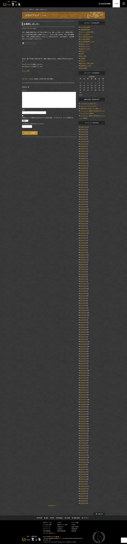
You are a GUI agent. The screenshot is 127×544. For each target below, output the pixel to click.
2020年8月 (83, 214)
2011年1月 (83, 484)
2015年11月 (83, 344)
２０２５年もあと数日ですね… (88, 103)
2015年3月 (83, 363)
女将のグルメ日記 (85, 49)
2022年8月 (83, 170)
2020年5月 (83, 218)
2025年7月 (83, 129)
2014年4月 (83, 390)
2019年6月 (83, 242)
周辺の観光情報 (61, 531)
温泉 (46, 518)
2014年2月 (83, 394)
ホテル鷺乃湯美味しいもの (87, 41)
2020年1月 (83, 228)
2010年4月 (83, 503)
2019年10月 (83, 233)
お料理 (68, 518)
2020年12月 (83, 209)
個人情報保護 (47, 531)
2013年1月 (83, 426)
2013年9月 (83, 406)
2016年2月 (83, 336)
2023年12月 (83, 141)
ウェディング (47, 526)
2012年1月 (83, 455)
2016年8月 (83, 322)
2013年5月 (83, 416)
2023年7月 (83, 148)
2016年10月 (83, 317)
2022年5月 (83, 177)
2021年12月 (83, 189)
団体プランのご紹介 (63, 524)
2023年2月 (83, 158)
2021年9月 (83, 192)
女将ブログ (31, 9)
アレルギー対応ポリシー (50, 533)
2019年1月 (83, 252)
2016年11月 (83, 315)
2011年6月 (83, 472)
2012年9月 (83, 435)
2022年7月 (83, 173)
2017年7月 (83, 296)
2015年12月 (83, 341)
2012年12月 (83, 428)
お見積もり (60, 529)
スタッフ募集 (75, 522)
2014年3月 (83, 392)
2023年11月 (83, 144)
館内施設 (60, 518)
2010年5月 (83, 500)
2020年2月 (83, 226)
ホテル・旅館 (25, 70)
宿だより (82, 51)
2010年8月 (83, 493)
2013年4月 (83, 418)
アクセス (85, 518)
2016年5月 (83, 329)
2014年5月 (83, 387)
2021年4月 (83, 201)
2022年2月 (83, 185)
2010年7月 (83, 496)
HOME (40, 518)
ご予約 (116, 4)
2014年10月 (83, 375)
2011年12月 (83, 457)
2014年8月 (83, 380)
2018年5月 (83, 271)
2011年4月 (83, 476)
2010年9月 (83, 491)
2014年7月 (83, 382)
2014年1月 (83, 397)
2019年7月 (83, 240)
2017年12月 (83, 283)
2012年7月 (83, 440)
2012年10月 (83, 433)
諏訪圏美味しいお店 (85, 65)
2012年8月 (83, 438)
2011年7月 (83, 469)
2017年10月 (83, 288)
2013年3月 (83, 421)
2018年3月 (83, 276)
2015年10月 (83, 346)
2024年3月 (83, 136)
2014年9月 (83, 377)
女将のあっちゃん (85, 46)
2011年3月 (83, 479)
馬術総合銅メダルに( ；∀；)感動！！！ (91, 108)
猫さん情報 (83, 56)
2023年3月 (83, 156)
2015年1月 (83, 368)
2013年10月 (83, 404)
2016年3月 (83, 334)
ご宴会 (73, 524)
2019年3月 (83, 250)
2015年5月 (83, 358)
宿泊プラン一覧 (47, 522)
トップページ (25, 9)
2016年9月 (83, 320)
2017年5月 (83, 300)
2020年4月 (83, 221)
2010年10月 (83, 488)
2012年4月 (83, 447)
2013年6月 (83, 414)
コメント (24, 90)
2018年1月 (83, 281)
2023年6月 (83, 151)
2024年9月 (83, 132)
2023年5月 (83, 153)
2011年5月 (83, 474)
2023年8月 (83, 146)
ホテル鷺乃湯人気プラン (86, 36)
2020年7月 (83, 216)
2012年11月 (83, 431)
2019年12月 (83, 230)
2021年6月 (83, 199)
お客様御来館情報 (85, 29)
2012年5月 (83, 445)
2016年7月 (83, 324)
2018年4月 (83, 274)
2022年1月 (83, 187)
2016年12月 (83, 312)
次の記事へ (51, 505)
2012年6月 (83, 443)
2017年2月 (83, 308)
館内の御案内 (83, 68)
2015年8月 (83, 351)
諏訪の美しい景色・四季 (86, 63)
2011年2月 (83, 481)
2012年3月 (83, 450)
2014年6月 (83, 385)
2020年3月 (83, 223)
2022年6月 (83, 175)
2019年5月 (83, 245)
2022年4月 (83, 180)
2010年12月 (83, 486)
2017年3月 (83, 305)
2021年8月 (83, 194)
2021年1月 (83, 206)
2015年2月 (83, 365)
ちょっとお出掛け (85, 34)
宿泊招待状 (74, 529)
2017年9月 (83, 291)
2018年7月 (83, 267)
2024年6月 (83, 134)
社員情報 (82, 58)
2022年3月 (83, 182)
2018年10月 (83, 259)
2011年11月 (83, 459)
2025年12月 (83, 127)
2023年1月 (83, 160)
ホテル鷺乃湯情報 (85, 39)
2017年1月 (83, 310)
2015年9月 (83, 349)
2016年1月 (83, 339)
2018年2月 (83, 279)
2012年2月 (83, 452)
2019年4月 (83, 247)
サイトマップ (47, 529)
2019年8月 (83, 238)
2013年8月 (83, 409)
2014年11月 (83, 373)
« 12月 (80, 95)
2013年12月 (83, 399)
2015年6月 (83, 356)
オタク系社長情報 (85, 27)
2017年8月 (83, 293)
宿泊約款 (74, 531)
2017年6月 (83, 298)
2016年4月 (83, 332)
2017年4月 (83, 303)
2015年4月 (83, 361)
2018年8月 (83, 264)
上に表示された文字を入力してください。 (33, 123)
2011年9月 (83, 464)
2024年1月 (83, 139)
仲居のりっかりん (85, 44)
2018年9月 (83, 262)
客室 (52, 518)
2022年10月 (83, 165)
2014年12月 (83, 370)
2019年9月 (83, 235)
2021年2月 (83, 204)
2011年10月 (83, 462)
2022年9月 (83, 168)
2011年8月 (83, 467)
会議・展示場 (75, 526)
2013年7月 (83, 411)
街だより (82, 61)
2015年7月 (83, 353)
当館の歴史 (76, 518)
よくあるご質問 (47, 524)
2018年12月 (83, 255)
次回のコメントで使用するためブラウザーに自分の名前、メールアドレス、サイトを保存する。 (48, 117)
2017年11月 (83, 286)
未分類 (37, 9)
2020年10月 (83, 211)
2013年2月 (83, 423)
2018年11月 (83, 257)
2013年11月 (83, 402)
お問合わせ (60, 526)
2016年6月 (83, 327)
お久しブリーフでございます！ (88, 106)
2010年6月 (83, 498)
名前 (23, 110)
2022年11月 (83, 163)
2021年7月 (83, 197)
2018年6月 (83, 269)
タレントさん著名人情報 (86, 32)
